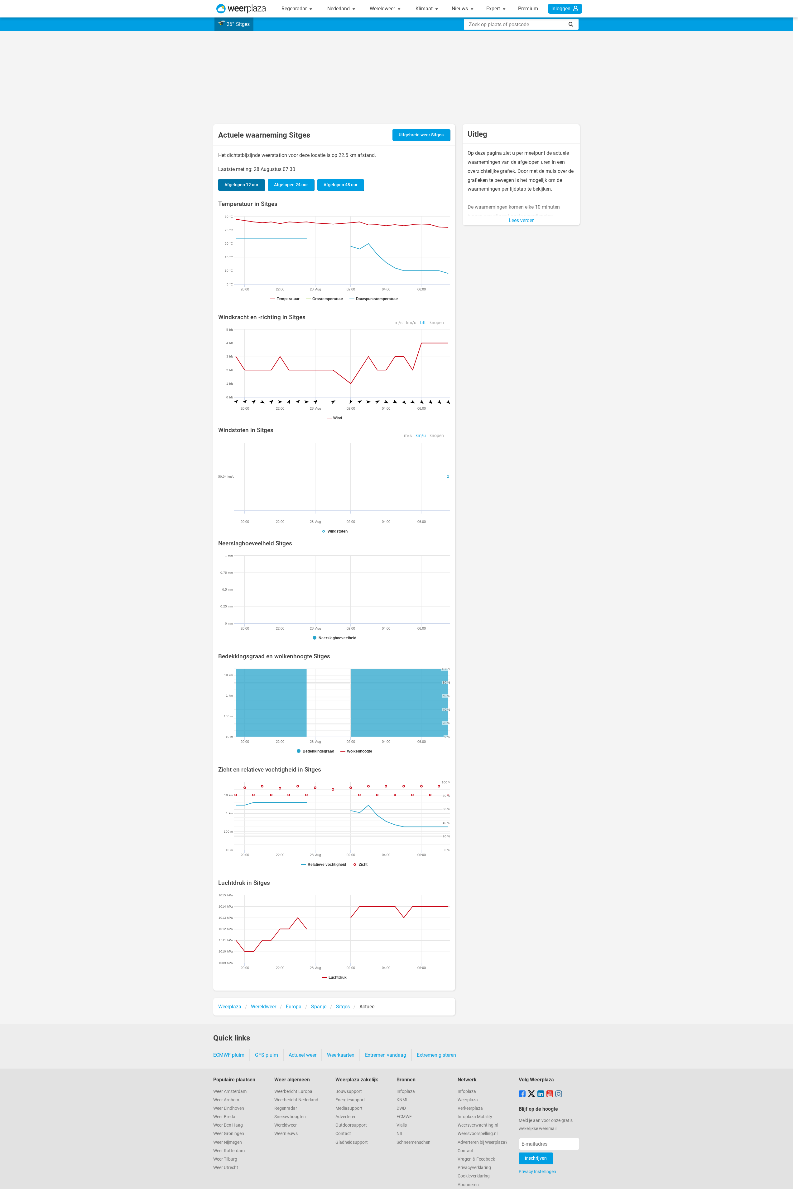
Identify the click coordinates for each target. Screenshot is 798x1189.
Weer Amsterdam (230, 1091)
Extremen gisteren (436, 1055)
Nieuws (460, 9)
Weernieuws (286, 1133)
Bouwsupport (348, 1091)
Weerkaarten (340, 1055)
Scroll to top (788, 1179)
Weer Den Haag (228, 1125)
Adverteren (346, 1116)
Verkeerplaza (470, 1108)
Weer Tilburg (225, 1159)
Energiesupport (350, 1100)
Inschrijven (536, 1158)
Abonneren (468, 1184)
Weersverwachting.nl (478, 1125)
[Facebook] (522, 1094)
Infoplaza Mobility (475, 1116)
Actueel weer (302, 1055)
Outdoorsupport (351, 1125)
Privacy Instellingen (537, 1171)
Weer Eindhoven (228, 1108)
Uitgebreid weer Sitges (421, 135)
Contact (343, 1133)
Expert (493, 9)
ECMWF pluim (228, 1055)
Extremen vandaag (385, 1055)
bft (423, 322)
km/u (411, 322)
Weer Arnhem (226, 1100)
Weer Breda (224, 1116)
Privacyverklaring (474, 1167)
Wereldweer (383, 9)
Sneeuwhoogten (290, 1116)
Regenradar (294, 9)
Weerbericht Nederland (296, 1100)
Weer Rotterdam (229, 1150)
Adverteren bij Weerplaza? (482, 1142)
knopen (437, 322)
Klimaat (425, 9)
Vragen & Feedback (476, 1159)
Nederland (339, 9)
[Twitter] (531, 1094)
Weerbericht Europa (293, 1091)
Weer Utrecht (225, 1167)
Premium (528, 9)
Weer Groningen (228, 1133)
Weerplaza (468, 1100)
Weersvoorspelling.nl (478, 1133)
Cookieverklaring (474, 1176)
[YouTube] (549, 1094)
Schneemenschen (413, 1142)
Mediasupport (349, 1108)
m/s (398, 322)
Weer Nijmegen (227, 1142)
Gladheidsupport (351, 1142)
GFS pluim (266, 1055)
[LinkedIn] (540, 1094)
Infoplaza (406, 1091)
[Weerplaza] (241, 9)
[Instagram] (558, 1094)
